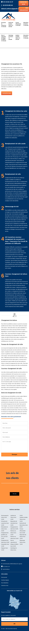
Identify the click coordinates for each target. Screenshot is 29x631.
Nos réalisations (4, 583)
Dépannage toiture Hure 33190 (22, 542)
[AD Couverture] (8, 16)
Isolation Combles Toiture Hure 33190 (24, 519)
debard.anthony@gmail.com (10, 9)
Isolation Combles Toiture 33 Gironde (18, 37)
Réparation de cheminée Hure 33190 (13, 523)
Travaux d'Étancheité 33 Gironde (18, 24)
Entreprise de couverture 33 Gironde (3, 24)
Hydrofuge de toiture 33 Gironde (11, 37)
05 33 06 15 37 (8, 2)
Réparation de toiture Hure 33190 (23, 536)
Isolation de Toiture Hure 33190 (13, 517)
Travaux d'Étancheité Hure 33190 (22, 530)
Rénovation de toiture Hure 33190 (4, 528)
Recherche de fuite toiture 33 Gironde (11, 24)
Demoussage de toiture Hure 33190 (4, 517)
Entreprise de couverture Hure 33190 (5, 523)
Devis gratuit (4, 577)
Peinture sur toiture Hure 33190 (13, 532)
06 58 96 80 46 (8, 5)
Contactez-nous (23, 3)
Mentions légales (5, 580)
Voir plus (14, 493)
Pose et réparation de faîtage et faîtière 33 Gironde (3, 38)
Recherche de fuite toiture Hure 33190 (24, 525)
